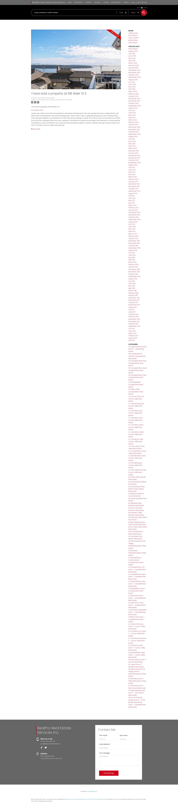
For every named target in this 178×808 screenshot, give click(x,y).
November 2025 (134, 72)
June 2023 (132, 141)
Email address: (104, 744)
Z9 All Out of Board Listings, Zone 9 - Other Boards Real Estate (136, 699)
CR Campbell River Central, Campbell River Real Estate (54, 100)
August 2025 (132, 80)
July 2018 (131, 281)
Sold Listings (132, 43)
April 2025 (131, 89)
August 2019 (132, 250)
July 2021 (131, 196)
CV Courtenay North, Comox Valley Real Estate (135, 427)
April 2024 (131, 118)
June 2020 (132, 227)
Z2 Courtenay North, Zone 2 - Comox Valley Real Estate (136, 647)
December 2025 (134, 70)
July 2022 (131, 167)
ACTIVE (138, 7)
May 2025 (131, 87)
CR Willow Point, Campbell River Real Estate (135, 391)
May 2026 (131, 58)
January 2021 (133, 210)
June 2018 (131, 283)
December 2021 (134, 184)
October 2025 (133, 75)
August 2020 (132, 222)
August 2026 (132, 51)
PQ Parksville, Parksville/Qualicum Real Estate (137, 553)
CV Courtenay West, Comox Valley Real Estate (135, 441)
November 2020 (134, 215)
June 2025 (132, 84)
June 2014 (131, 331)
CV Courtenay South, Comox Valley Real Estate (136, 434)
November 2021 (134, 186)
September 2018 (134, 276)
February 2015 (133, 317)
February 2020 (133, 236)
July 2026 (131, 54)
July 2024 (131, 110)
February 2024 (133, 122)
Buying (88, 2)
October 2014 (133, 324)
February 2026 (133, 65)
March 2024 (132, 120)
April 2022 (131, 174)
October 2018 (133, 274)
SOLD (146, 7)
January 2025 (133, 96)
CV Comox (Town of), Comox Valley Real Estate (136, 398)
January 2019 (133, 267)
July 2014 (131, 328)
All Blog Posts (133, 33)
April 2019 (131, 260)
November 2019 (134, 243)
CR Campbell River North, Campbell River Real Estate (137, 363)
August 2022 (132, 165)
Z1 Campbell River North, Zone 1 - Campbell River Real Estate (137, 576)
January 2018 (133, 295)
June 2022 (132, 170)
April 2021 (131, 203)
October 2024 (133, 103)
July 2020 (131, 224)
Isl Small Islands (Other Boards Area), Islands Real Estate (136, 489)
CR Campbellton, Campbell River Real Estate (135, 384)
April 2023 (131, 146)
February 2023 (133, 151)
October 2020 (133, 217)
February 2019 (133, 264)
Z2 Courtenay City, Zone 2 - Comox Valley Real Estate (137, 633)
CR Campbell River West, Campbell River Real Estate (137, 377)
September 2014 (134, 326)
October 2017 (133, 302)
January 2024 (133, 125)
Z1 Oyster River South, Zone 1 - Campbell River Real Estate (137, 605)
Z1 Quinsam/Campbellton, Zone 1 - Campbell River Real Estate (137, 612)
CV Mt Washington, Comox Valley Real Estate (135, 465)
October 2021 (133, 189)
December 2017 (134, 298)
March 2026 (132, 63)
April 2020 (131, 231)
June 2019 (131, 255)
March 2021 (132, 205)
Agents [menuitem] (106, 2)
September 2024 (134, 106)
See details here (37, 110)
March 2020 (132, 234)
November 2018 (134, 272)
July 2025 (131, 82)
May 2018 (131, 286)
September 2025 (134, 77)
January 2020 (133, 238)
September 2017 (134, 305)
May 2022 (131, 172)
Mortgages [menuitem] (115, 2)
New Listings (132, 35)
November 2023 (134, 129)
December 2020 (134, 212)
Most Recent (133, 49)
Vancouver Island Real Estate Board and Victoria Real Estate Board (85, 799)
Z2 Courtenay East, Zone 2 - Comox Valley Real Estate (137, 640)
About (126, 2)
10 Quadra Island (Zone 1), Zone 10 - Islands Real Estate (137, 349)
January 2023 (133, 153)
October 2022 (133, 160)
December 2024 (134, 99)
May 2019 (131, 257)
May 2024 (131, 115)
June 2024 (132, 113)
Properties (78, 2)
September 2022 (134, 163)
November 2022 (134, 158)
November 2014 (134, 321)
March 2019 (132, 262)
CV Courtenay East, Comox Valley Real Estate (135, 420)
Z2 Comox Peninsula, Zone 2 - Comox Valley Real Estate (136, 626)
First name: (103, 735)
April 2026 (131, 61)
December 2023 (134, 127)
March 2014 (132, 333)
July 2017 (131, 310)
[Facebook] (42, 748)
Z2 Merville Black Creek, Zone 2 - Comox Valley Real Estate (136, 654)
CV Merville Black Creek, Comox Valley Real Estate (137, 458)
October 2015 (133, 314)
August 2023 (132, 136)
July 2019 (131, 253)
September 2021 (134, 191)
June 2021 (131, 198)
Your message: (104, 753)
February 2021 (133, 208)
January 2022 (133, 182)
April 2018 (131, 288)
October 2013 (133, 336)
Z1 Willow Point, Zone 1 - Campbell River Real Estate (136, 619)
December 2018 (134, 269)
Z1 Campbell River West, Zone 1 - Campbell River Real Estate (137, 583)
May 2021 (131, 200)
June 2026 (132, 56)
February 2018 (133, 293)
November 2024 (134, 101)
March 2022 (132, 177)
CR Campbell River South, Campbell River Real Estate (137, 370)
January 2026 (133, 68)
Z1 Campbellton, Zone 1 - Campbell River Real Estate (137, 590)
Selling (97, 2)
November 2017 (133, 300)
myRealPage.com (92, 791)
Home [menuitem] (69, 2)
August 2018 (132, 279)
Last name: (124, 735)
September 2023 (134, 134)
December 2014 (134, 319)
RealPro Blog (132, 40)
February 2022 (133, 179)
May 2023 (131, 144)
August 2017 (132, 307)
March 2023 (132, 148)
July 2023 (131, 139)
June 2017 (131, 312)
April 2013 (131, 340)
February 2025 (133, 94)
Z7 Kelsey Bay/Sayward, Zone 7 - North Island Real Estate (136, 692)
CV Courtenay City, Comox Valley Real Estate (135, 413)
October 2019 (133, 246)
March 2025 (132, 91)
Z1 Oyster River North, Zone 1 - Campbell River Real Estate (137, 598)
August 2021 (132, 193)
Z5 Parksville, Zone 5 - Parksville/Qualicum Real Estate (137, 681)
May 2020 (131, 229)
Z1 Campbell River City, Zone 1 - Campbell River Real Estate (137, 569)
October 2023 (133, 132)
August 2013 (132, 338)
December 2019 (134, 241)
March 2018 (132, 291)
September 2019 (134, 248)
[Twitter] (46, 748)
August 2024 (132, 108)
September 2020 (134, 219)
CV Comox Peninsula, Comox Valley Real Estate (136, 406)
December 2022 (134, 155)
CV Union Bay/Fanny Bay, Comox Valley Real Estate (137, 472)
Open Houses (133, 38)
